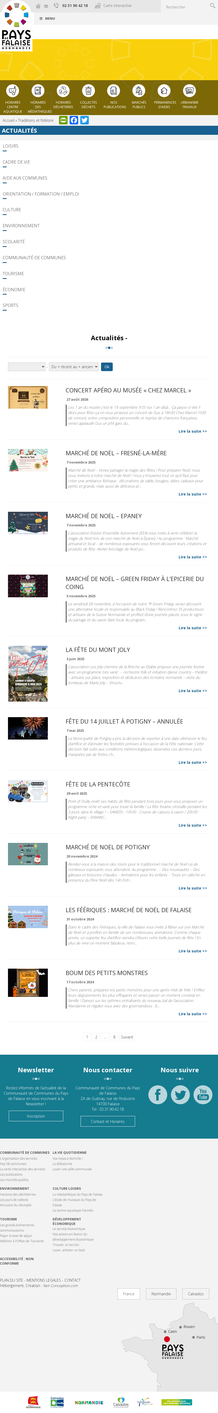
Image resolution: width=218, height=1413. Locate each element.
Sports (10, 305)
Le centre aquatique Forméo (73, 1210)
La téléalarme (62, 1164)
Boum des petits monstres (107, 973)
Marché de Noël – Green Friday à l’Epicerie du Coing (135, 583)
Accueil (8, 120)
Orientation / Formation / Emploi (41, 194)
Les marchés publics (14, 1180)
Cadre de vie (16, 162)
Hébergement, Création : (39, 1285)
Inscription (36, 1116)
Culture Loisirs (67, 1188)
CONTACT (72, 1280)
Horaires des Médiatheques (39, 105)
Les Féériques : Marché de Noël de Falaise (129, 910)
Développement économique (67, 1221)
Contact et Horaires (108, 1121)
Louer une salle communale (72, 1169)
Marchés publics (139, 104)
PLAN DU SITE (11, 1280)
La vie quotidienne (70, 1152)
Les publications (11, 1174)
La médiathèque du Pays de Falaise (78, 1194)
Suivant (127, 1037)
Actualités (19, 130)
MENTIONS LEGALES (44, 1280)
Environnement (21, 226)
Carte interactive (117, 5)
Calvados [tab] (196, 1293)
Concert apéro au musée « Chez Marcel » (128, 390)
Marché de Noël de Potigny (108, 847)
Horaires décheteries (63, 104)
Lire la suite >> (193, 431)
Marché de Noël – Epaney (104, 516)
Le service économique (69, 1229)
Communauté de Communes (34, 258)
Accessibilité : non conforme (17, 1261)
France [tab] (129, 1293)
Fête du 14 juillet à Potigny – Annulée (124, 721)
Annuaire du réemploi (15, 1205)
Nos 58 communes (13, 1164)
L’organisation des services (18, 1158)
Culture (12, 210)
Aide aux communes (25, 178)
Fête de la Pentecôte (98, 784)
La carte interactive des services (22, 1169)
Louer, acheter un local (69, 1250)
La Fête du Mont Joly (98, 649)
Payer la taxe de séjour (16, 1235)
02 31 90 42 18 (75, 5)
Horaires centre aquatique (12, 105)
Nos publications (115, 104)
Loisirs (10, 146)
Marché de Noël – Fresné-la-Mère (116, 453)
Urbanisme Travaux (189, 104)
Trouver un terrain (66, 1245)
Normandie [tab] (161, 1293)
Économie (14, 290)
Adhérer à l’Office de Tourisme (22, 1241)
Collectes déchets (88, 104)
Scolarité (14, 242)
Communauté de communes (24, 1152)
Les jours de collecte (14, 1199)
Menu (50, 18)
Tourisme (13, 274)
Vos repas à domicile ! (68, 1158)
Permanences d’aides (165, 104)
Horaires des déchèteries (18, 1194)
